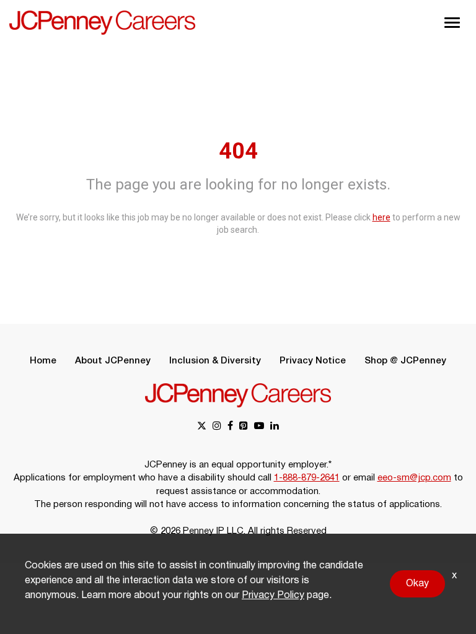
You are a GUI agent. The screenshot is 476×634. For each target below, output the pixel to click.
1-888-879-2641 (307, 478)
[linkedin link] (274, 427)
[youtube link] (259, 427)
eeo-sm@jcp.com (414, 478)
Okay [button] (417, 584)
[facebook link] (230, 427)
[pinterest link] (243, 427)
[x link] (201, 427)
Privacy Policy (273, 595)
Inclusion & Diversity (215, 361)
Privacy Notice (313, 361)
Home (43, 361)
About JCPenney (113, 361)
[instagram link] (216, 427)
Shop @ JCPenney (405, 361)
